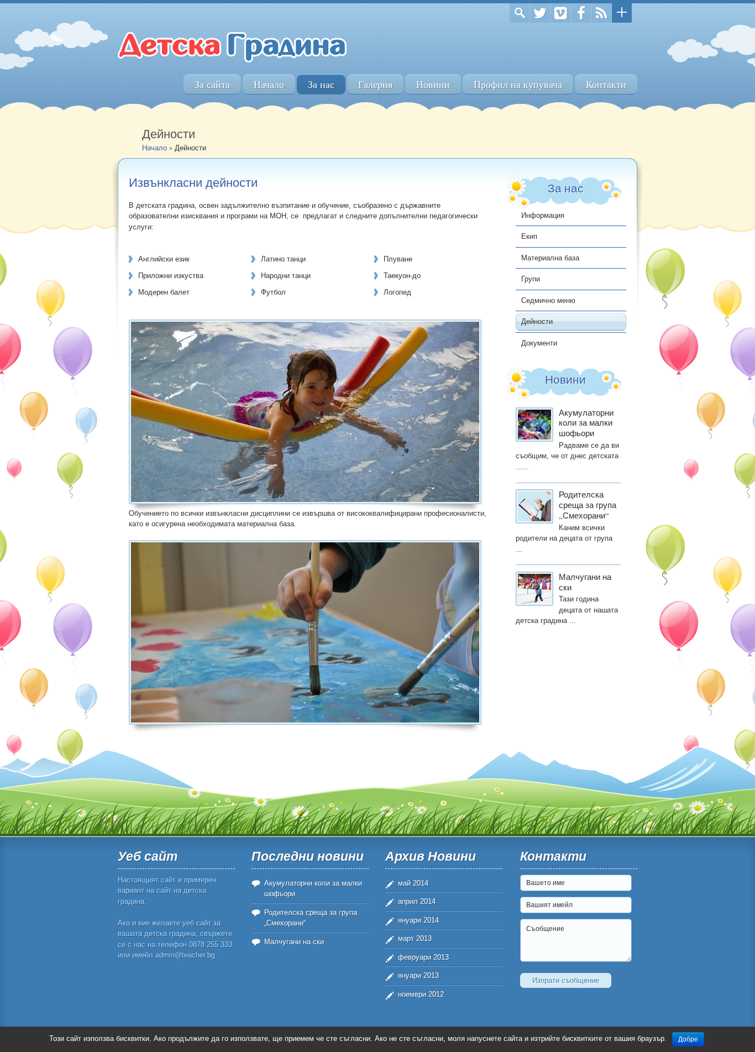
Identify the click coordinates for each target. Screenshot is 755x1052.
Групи (530, 279)
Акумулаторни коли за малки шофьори (586, 423)
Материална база (550, 258)
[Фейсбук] (581, 13)
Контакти (606, 84)
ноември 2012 (421, 994)
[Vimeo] (560, 13)
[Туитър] (540, 13)
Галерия (375, 84)
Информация (542, 215)
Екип (529, 236)
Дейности (537, 321)
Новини (433, 84)
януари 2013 (418, 975)
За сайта (212, 84)
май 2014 (413, 883)
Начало (269, 84)
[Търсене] (519, 13)
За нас (321, 84)
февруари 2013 (423, 957)
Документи (539, 343)
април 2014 (417, 901)
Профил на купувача (518, 84)
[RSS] (601, 13)
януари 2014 (418, 920)
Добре (688, 1039)
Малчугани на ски (585, 582)
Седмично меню (548, 300)
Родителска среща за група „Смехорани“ (587, 505)
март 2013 (415, 938)
